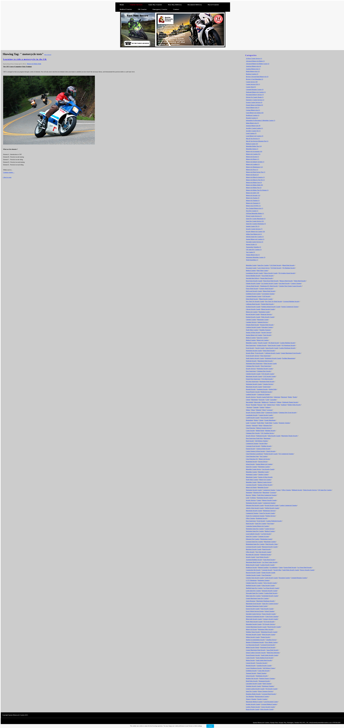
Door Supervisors (251, 345)
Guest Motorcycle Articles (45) (254, 113)
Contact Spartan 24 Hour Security (255, 451)
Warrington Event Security (267, 647)
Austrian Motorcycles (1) (253, 69)
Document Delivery (195, 5)
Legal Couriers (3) (251, 133)
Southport (284, 405)
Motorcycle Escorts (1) (252, 156)
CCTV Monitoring (251, 580)
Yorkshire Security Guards (253, 686)
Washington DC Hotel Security (269, 286)
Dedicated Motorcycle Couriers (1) (256, 92)
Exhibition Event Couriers (253, 294)
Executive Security (261, 663)
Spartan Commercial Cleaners (289, 306)
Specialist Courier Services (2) (254, 242)
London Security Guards (267, 565)
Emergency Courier (160, 9)
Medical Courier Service (264, 482)
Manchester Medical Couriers (254, 701)
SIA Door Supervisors (252, 381)
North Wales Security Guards (254, 621)
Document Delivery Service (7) (255, 94)
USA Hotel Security (267, 379)
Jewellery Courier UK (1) (253, 131)
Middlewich (265, 402)
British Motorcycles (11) (253, 71)
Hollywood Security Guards (254, 291)
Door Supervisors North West (254, 438)
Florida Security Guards (271, 454)
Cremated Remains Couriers (299, 578)
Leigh (267, 399)
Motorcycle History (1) (252, 159)
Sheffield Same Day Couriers (254, 588)
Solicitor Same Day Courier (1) (255, 236)
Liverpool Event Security (268, 645)
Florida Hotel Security (267, 304)
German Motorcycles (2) (253, 110)
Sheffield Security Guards (253, 585)
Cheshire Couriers (251, 319)
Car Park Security (266, 534)
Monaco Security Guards (269, 500)
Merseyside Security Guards (254, 619)
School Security (250, 464)
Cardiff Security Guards (252, 417)
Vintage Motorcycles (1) (253, 255)
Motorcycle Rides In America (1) (255, 177)
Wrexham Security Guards (253, 634)
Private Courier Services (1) (254, 216)
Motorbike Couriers (251, 343)
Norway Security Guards (307, 570)
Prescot (248, 405)
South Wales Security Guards (290, 570)
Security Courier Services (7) (254, 229)
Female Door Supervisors (253, 379)
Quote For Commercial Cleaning (255, 516)
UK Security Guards (271, 689)
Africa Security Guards (266, 709)
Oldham (279, 402)
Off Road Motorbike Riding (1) (255, 213)
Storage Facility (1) (251, 244)
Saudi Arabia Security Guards (269, 655)
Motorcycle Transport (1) (253, 203)
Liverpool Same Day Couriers (254, 541)
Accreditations (273, 567)
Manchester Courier (262, 319)
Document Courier (251, 268)
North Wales (260, 423)
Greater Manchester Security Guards (256, 627)
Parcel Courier (213, 5)
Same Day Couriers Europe (270, 603)
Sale (265, 405)
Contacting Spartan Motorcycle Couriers (257, 526)
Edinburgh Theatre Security (290, 402)
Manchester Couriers (270, 541)
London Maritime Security (287, 343)
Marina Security (250, 660)
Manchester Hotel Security (265, 361)
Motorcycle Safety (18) (252, 193)
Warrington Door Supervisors (254, 363)
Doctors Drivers (262, 461)
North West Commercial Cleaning (266, 495)
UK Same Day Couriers (325, 490)
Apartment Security (262, 389)
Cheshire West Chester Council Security (290, 286)
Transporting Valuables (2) (253, 247)
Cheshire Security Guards (253, 374)
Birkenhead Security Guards (269, 632)
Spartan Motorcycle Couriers (254, 335)
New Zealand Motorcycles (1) (254, 208)
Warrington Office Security (265, 629)
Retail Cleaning (261, 673)
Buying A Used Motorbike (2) (254, 79)
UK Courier (142, 9)
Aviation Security (262, 345)
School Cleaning (269, 611)
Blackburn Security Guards (253, 549)
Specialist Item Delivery (252, 278)
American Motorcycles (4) (253, 66)
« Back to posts (7, 177)
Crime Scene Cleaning (271, 616)
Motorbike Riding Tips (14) (254, 146)
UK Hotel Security (276, 268)
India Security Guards (274, 436)
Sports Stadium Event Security (264, 658)
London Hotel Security (270, 593)
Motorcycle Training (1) (253, 200)
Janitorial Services (263, 322)
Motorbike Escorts (263, 487)
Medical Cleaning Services (263, 428)
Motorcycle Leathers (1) (253, 164)
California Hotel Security (253, 304)
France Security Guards (268, 614)
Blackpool (284, 397)
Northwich (273, 402)
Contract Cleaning (296, 283)
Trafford (262, 407)
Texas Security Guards (267, 417)
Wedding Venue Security (253, 632)
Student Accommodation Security (255, 639)
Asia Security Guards (268, 469)
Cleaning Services (268, 384)
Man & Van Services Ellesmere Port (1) (257, 141)
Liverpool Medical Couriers (269, 704)
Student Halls (272, 389)
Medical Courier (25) (252, 144)
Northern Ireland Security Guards (270, 306)
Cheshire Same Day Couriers (254, 583)
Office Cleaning (286, 490)
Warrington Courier (264, 312)
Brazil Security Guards (274, 627)
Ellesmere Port (267, 425)
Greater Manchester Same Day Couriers (257, 598)
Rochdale (253, 405)
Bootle (295, 397)
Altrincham (277, 397)
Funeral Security (250, 448)
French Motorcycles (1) (252, 107)
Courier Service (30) (252, 82)
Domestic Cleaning (284, 423)
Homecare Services (266, 314)
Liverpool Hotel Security (269, 694)
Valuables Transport (264, 330)
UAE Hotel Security (275, 265)
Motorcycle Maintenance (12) (254, 167)
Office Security (250, 552)
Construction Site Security (253, 570)
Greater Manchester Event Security (291, 353)
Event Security (250, 348)
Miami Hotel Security (288, 265)
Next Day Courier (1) (252, 211)
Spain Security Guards (274, 345)
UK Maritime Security (288, 268)
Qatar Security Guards (267, 608)
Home (122, 5)
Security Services (266, 332)
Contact (176, 9)
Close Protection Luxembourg (254, 454)
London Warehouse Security (287, 348)
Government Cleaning (268, 294)
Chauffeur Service (271, 639)
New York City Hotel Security (273, 301)
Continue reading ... (8, 172)
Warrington (249, 492)
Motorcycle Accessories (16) (254, 151)
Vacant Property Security (253, 392)
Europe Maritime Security (253, 275)
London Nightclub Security (274, 521)
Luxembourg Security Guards (254, 273)
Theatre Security (265, 637)
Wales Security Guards (267, 317)
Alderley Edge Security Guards (255, 508)
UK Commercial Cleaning (286, 454)
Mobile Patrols (260, 430)
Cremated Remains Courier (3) (254, 89)
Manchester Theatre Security (289, 436)
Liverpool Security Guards (253, 547)
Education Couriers (267, 327)
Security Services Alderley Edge (255, 412)
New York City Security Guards (255, 301)
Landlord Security (251, 394)
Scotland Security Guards (253, 306)
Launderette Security (252, 415)
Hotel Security (250, 441)
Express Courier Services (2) (254, 102)
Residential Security (251, 461)
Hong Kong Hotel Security (271, 281)
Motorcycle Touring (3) (252, 198)
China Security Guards (268, 585)
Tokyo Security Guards (270, 583)
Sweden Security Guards (253, 704)
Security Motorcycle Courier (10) (255, 231)
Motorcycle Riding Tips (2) (253, 187)
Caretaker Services (251, 322)
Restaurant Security (264, 681)
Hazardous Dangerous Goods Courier (256, 606)
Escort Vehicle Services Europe (255, 611)
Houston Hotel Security (266, 325)
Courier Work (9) (251, 87)
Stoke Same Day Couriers (253, 596)
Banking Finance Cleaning (267, 678)
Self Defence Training (261, 441)
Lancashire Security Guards (254, 683)
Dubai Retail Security (252, 299)
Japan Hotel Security (272, 650)
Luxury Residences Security (254, 668)
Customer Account (263, 536)
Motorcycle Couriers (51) (253, 154)
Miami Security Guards (265, 299)
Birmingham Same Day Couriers (255, 544)
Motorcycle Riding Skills (34, 64)
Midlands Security (297, 490)
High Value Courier (262, 270)
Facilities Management (288, 358)
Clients (281, 567)
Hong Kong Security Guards (254, 281)
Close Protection (250, 428)
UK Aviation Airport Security (287, 273)
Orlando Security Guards (253, 283)
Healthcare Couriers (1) (252, 115)
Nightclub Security (251, 361)
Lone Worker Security (262, 557)
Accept (210, 726)
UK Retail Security (273, 343)
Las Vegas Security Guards (271, 588)
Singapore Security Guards (269, 590)
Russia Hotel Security (267, 278)
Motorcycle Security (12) (253, 195)
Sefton (278, 405)
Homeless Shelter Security (253, 694)
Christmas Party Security (253, 366)
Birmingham (249, 420)
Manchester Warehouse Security (265, 601)
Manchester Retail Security (253, 562)
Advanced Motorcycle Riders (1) (255, 61)
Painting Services (270, 516)
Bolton (290, 397)
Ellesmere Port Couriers (252, 539)
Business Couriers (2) (252, 74)
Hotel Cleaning (267, 683)
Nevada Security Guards (272, 505)
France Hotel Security (252, 288)
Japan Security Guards (272, 348)
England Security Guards (253, 317)
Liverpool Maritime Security (291, 301)
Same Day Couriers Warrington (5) (256, 223)
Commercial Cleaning (263, 394)
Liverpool (269, 410)
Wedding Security (266, 446)
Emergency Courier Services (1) (255, 100)
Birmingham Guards (266, 539)
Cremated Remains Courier (253, 296)
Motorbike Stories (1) (252, 149)
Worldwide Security (266, 392)
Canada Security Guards (266, 415)
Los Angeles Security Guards (269, 283)
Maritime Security (270, 430)
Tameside (256, 407)
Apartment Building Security (254, 559)
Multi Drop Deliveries (273, 652)
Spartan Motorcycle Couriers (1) (255, 239)
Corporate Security (267, 570)
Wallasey (267, 407)
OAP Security (266, 296)
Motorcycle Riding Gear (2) (254, 182)
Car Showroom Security (253, 645)
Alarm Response (250, 601)
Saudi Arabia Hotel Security (264, 660)
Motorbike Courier (251, 265)
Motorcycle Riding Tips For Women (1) (257, 190)
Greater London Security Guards (255, 689)
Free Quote (270, 523)
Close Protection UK (252, 459)
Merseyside (257, 402)
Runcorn (260, 405)
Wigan (253, 410)
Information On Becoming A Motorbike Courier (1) (260, 120)
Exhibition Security (251, 670)
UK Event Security (269, 621)
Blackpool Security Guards (269, 547)
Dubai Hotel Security (269, 350)
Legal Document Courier (271, 701)
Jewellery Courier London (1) (254, 128)
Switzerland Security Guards (270, 596)
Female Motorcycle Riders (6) (254, 105)
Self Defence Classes (269, 668)
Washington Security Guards (273, 358)
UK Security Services (269, 624)
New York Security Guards (263, 552)
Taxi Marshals (250, 696)
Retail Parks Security (252, 681)
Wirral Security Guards (268, 634)
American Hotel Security (263, 448)
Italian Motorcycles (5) (252, 123)
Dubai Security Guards (270, 363)
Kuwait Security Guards (253, 314)
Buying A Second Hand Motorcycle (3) (257, 76)
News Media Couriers (271, 642)
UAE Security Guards (269, 376)
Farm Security (267, 335)
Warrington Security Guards (254, 350)
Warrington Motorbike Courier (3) (255, 257)
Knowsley (262, 399)
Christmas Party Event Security (287, 412)
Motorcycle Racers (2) (252, 174)
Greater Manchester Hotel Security (256, 650)
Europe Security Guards (253, 608)
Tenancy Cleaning (251, 699)
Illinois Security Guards (268, 309)
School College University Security (256, 652)
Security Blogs (250, 353)
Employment (266, 386)
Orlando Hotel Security (252, 325)
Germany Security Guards (270, 619)
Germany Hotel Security (266, 288)
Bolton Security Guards (252, 565)
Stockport (249, 407)
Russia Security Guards (252, 709)
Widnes (248, 410)
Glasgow (248, 425)
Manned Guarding (263, 567)
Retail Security (266, 549)
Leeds (247, 423)
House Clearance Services (265, 691)
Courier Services (136, 5)
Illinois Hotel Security (269, 291)
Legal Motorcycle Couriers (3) (254, 136)
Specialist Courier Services (253, 614)
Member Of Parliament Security (255, 642)
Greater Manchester (269, 420)
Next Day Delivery (175, 5)
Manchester (254, 399)
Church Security (270, 451)
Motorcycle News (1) (252, 169)
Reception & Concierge (252, 554)
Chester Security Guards (268, 572)
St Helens (253, 497)
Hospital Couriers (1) (252, 118)
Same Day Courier (155, 5)
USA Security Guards (267, 374)
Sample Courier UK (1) (252, 226)
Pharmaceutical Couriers (262, 696)
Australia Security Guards (264, 665)
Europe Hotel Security (290, 567)
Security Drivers (250, 436)
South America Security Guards (255, 358)
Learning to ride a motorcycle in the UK (25, 59)
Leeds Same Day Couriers (253, 590)
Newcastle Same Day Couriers (254, 593)
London (275, 423)
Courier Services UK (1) (253, 84)
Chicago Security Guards (253, 309)
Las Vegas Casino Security (269, 562)
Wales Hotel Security (300, 281)
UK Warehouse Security (288, 345)
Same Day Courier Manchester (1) (255, 218)
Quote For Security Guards (267, 513)
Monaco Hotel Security (286, 281)
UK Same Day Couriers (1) (254, 249)
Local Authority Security (253, 534)
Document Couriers (284, 578)
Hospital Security (251, 389)
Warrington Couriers (264, 466)
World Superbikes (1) (252, 260)
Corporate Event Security (253, 446)
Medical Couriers (251, 270)
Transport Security (251, 673)
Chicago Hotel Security (252, 286)
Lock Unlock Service (264, 268)
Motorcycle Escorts (264, 459)
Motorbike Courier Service (253, 469)
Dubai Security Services (310, 490)
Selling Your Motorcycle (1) (254, 234)
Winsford (258, 410)
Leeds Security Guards (271, 578)
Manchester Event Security (253, 603)
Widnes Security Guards (253, 637)
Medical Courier (126, 9)
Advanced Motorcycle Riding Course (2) (257, 63)
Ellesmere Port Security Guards (255, 505)
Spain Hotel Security (269, 559)
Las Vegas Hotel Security (304, 567)
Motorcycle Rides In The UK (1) (255, 180)
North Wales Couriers (252, 330)
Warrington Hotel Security (267, 381)
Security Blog (263, 443)
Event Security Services (252, 355)
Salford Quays (271, 405)
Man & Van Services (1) (253, 138)
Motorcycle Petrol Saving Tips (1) (255, 172)
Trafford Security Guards (272, 508)
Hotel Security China (271, 544)
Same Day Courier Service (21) (255, 221)
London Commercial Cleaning (288, 505)
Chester (248, 399)
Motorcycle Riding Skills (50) (254, 185)
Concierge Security (251, 485)
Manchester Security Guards (254, 376)
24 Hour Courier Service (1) (254, 58)
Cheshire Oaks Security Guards (255, 578)
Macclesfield (249, 402)
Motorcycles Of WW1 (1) (253, 205)
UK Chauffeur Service (267, 433)
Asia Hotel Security (284, 283)
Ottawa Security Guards (270, 273)
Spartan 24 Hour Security (253, 332)
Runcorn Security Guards (253, 572)
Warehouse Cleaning (268, 686)
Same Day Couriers (263, 265)
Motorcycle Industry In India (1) (255, 162)
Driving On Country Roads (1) (254, 97)
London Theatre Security (253, 707)
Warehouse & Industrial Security (255, 616)
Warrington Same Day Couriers (255, 529)
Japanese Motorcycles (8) (253, 125)
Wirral (264, 410)
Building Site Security (252, 678)
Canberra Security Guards (253, 327)
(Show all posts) (47, 54)
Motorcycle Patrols (251, 487)
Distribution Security (262, 676)
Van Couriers (263, 456)
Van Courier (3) (250, 252)
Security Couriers (262, 699)
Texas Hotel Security (267, 275)
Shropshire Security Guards (253, 624)
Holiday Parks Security (294, 405)
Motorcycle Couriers (252, 312)
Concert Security (250, 663)
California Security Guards (272, 353)
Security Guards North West (265, 397)
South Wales (268, 423)
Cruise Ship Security (264, 670)
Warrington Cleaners (263, 580)
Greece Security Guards (268, 707)
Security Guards (262, 343)
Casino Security (250, 430)
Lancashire (273, 399)
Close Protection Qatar (252, 456)
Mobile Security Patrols (252, 647)
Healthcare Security (251, 567)
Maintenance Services (269, 510)
